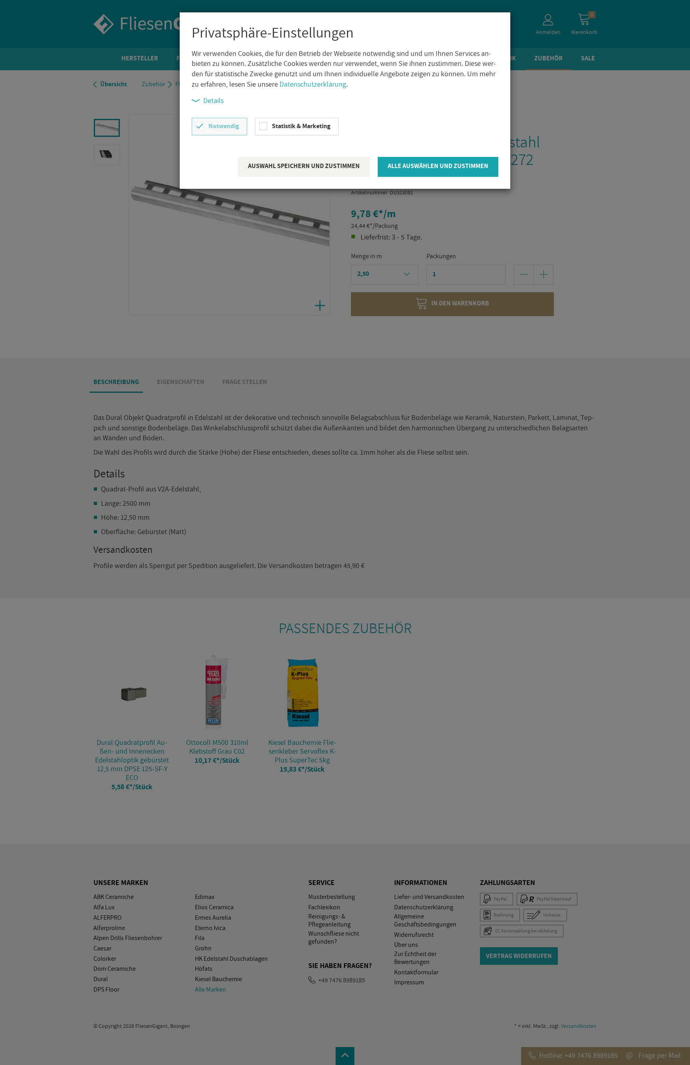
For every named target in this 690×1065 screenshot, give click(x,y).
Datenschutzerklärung (313, 84)
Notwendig (223, 126)
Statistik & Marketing (301, 126)
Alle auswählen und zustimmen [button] (438, 166)
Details (213, 100)
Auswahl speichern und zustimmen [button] (304, 166)
